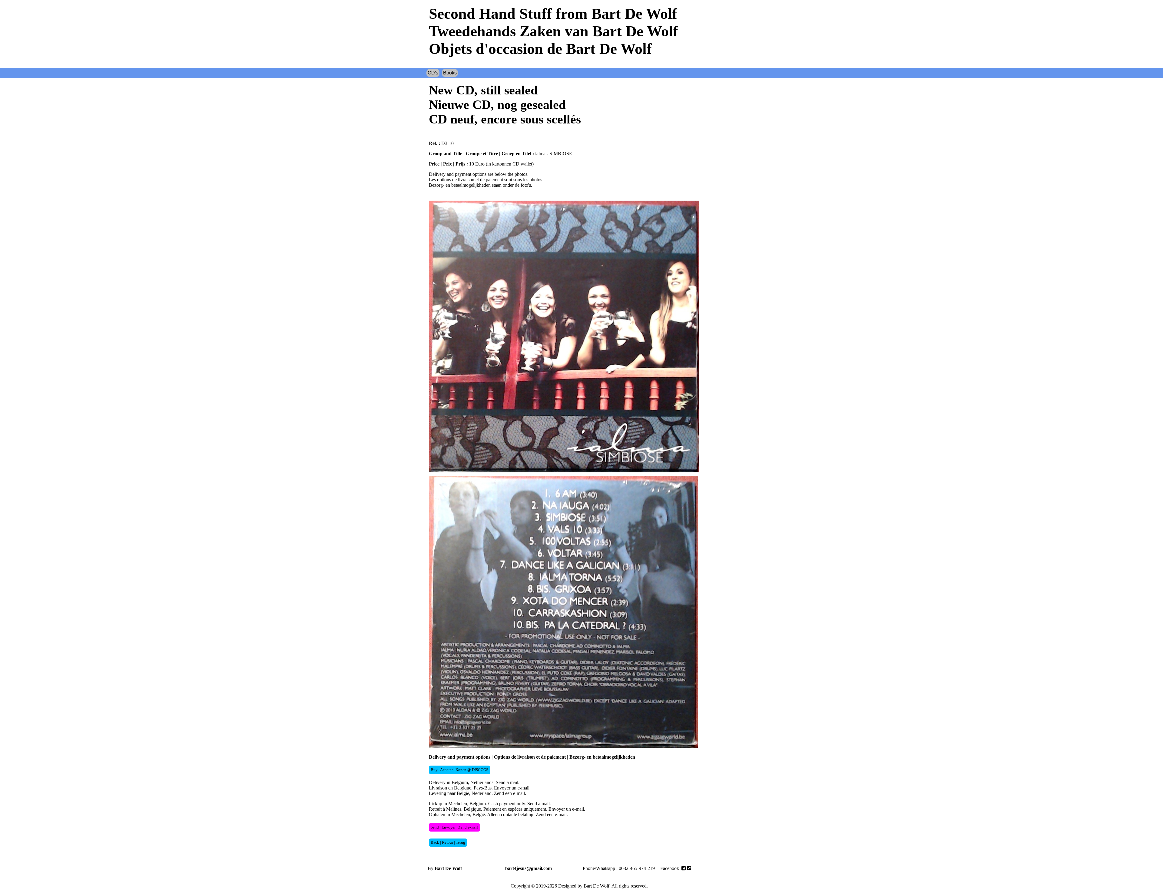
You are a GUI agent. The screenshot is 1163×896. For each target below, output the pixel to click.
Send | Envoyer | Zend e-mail (454, 827)
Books (450, 72)
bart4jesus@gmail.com (528, 868)
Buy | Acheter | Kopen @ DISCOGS (459, 770)
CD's (433, 72)
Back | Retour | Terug (448, 842)
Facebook (670, 868)
